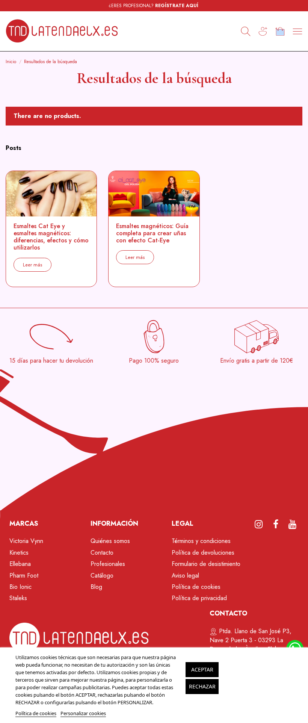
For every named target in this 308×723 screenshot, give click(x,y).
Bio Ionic (20, 586)
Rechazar (202, 686)
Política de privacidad (199, 598)
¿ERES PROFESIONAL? (153, 5)
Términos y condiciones (201, 541)
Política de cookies (196, 586)
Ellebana (20, 564)
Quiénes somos (110, 541)
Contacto (102, 552)
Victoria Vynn (26, 541)
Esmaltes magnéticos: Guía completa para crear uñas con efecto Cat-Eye (152, 233)
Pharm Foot (23, 575)
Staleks (18, 598)
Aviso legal (185, 575)
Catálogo (102, 575)
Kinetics (19, 552)
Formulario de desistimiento (206, 564)
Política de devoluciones (203, 552)
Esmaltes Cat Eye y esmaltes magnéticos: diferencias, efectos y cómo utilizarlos (51, 237)
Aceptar (202, 669)
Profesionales (108, 564)
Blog (96, 586)
